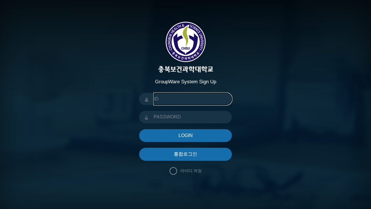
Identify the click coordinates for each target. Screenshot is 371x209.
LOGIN (186, 135)
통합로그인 (185, 154)
